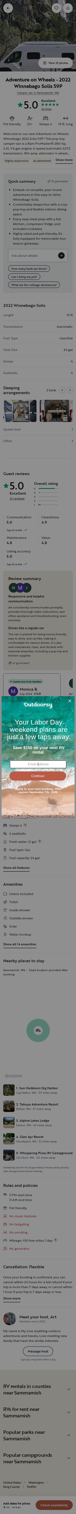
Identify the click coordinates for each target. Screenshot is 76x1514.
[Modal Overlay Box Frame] (38, 757)
